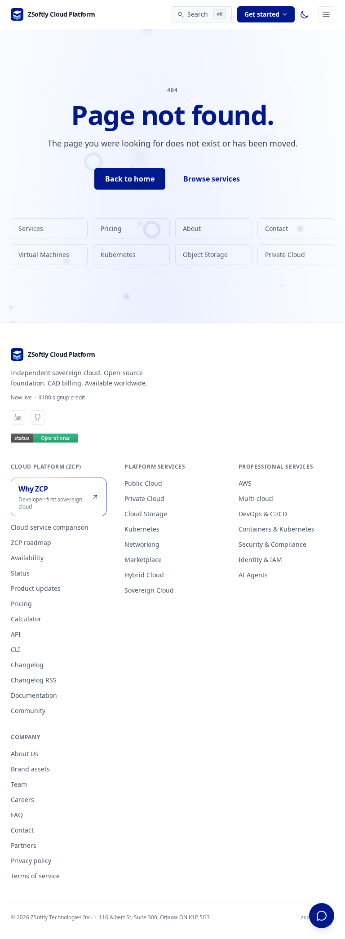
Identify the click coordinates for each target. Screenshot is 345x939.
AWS (245, 483)
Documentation (34, 695)
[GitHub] (38, 417)
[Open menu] (326, 14)
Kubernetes (118, 254)
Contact (276, 228)
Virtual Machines (43, 254)
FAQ (17, 815)
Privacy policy (31, 860)
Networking (141, 544)
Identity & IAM (260, 559)
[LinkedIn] (18, 417)
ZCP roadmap (31, 542)
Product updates (36, 588)
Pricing (111, 228)
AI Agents (253, 575)
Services (30, 228)
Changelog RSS (34, 680)
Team (19, 784)
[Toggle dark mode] (304, 14)
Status (20, 573)
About (192, 228)
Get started (261, 14)
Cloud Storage (145, 513)
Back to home (130, 179)
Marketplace (143, 559)
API (16, 634)
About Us (24, 753)
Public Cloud (143, 483)
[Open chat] (321, 915)
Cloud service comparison (49, 527)
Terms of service (35, 876)
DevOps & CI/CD (263, 513)
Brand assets (30, 769)
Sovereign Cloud (149, 590)
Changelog (27, 664)
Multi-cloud (256, 498)
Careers (22, 799)
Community (28, 710)
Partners (23, 845)
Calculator (26, 619)
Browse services (211, 179)
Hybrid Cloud (144, 575)
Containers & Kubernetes (276, 529)
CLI (15, 649)
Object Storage (205, 254)
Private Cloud (285, 254)
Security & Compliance (272, 544)
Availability (27, 558)
